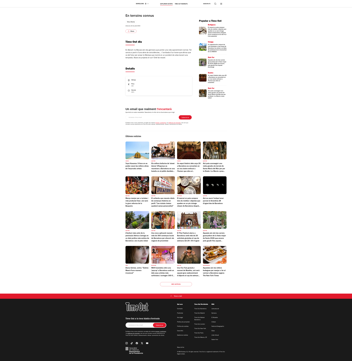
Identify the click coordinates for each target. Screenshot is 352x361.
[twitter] (142, 343)
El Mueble (214, 317)
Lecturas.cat (215, 309)
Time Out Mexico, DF (200, 337)
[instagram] (126, 343)
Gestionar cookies (182, 335)
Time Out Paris (198, 333)
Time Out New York (200, 328)
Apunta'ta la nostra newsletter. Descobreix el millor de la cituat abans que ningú (150, 112)
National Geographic (217, 326)
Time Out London (199, 324)
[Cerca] (215, 4)
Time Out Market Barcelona (199, 319)
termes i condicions (160, 123)
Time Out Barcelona (200, 309)
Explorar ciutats (166, 4)
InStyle (213, 322)
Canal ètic (180, 331)
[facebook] (137, 343)
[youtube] (147, 343)
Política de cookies (182, 326)
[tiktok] (132, 343)
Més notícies (176, 284)
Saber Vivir (214, 339)
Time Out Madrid (199, 313)
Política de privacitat (183, 322)
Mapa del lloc (180, 347)
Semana (214, 313)
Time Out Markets (181, 4)
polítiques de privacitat (174, 123)
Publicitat (180, 313)
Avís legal (180, 317)
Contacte (180, 309)
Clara (213, 331)
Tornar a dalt (178, 296)
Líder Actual (215, 335)
